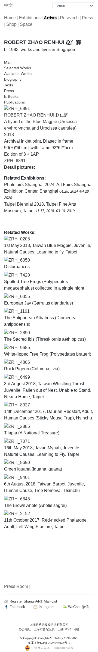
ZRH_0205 (19, 239)
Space (26, 24)
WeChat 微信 (78, 607)
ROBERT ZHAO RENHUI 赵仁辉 (36, 115)
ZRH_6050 (19, 260)
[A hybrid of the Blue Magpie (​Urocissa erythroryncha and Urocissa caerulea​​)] (17, 108)
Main (8, 62)
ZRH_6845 (19, 499)
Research (69, 17)
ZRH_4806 (19, 362)
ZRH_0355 (19, 296)
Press (87, 17)
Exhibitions (30, 17)
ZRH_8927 (19, 405)
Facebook (16, 607)
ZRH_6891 (15, 160)
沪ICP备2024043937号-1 (53, 642)
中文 (8, 5)
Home (10, 17)
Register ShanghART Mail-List (33, 601)
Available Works (18, 73)
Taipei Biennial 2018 (24, 204)
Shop (11, 24)
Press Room (16, 586)
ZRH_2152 (19, 513)
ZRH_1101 (19, 311)
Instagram (46, 607)
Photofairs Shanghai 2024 (29, 184)
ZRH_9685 (19, 347)
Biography (13, 79)
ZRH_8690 (19, 462)
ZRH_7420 (19, 275)
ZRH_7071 (19, 441)
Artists (50, 18)
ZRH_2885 (19, 426)
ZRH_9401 (19, 477)
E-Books (11, 96)
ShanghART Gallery (50, 638)
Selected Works (17, 68)
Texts (8, 85)
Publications (14, 102)
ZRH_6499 (19, 377)
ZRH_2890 (19, 332)
